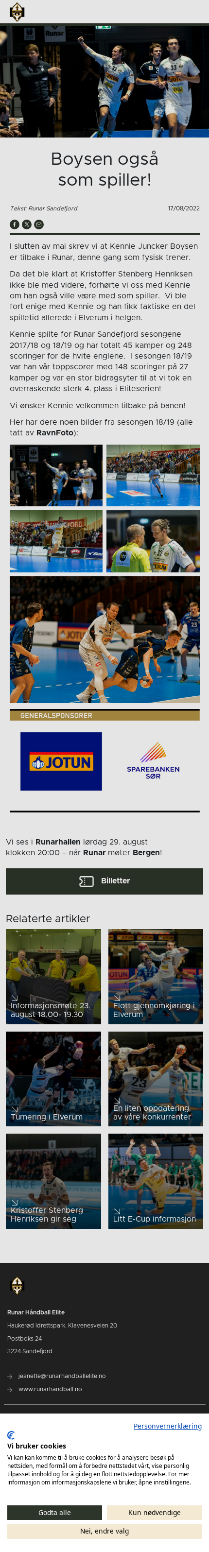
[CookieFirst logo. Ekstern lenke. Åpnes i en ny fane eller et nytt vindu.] (11, 1435)
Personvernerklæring (168, 1426)
